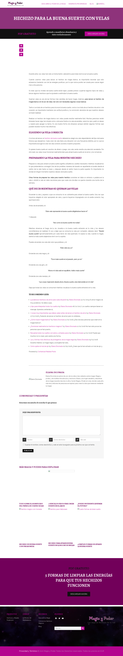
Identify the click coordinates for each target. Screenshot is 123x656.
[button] (21, 45)
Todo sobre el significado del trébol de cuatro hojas (31, 505)
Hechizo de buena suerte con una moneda (30, 545)
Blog (92, 4)
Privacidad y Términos (28, 651)
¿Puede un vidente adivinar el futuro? (90, 505)
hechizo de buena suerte (53, 138)
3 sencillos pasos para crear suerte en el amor (61, 505)
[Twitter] (59, 618)
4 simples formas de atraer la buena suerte (90, 545)
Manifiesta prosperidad (78, 4)
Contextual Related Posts (47, 352)
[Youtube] (62, 618)
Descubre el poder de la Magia (54, 4)
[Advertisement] (66, 58)
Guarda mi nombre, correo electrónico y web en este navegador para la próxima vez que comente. (60, 445)
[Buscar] (82, 628)
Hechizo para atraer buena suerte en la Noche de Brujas (61, 544)
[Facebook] (55, 618)
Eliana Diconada (75, 300)
